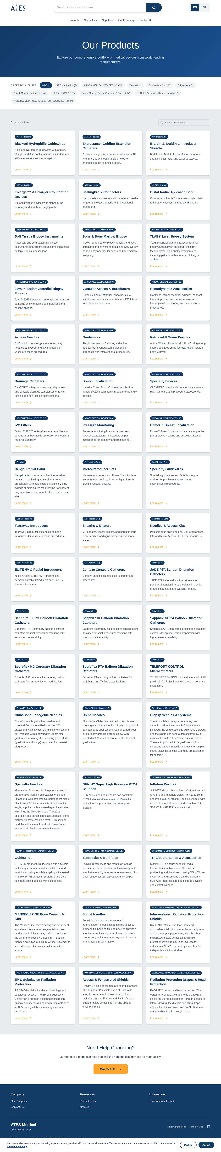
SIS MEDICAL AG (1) (64, 93)
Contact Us (107, 1069)
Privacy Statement (176, 1126)
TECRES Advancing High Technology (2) (158, 93)
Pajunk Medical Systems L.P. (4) (29, 93)
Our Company (19, 1101)
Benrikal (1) (135, 85)
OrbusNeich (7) (185, 85)
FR (204, 7)
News (83, 1107)
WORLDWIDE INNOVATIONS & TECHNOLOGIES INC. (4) (43, 101)
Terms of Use (196, 1126)
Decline (188, 1145)
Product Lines (88, 1101)
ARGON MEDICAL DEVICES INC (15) (103, 85)
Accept (206, 1145)
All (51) (46, 85)
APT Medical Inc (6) (67, 85)
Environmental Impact (161, 1101)
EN (195, 7)
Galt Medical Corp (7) (160, 85)
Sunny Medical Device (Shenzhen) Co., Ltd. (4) (106, 93)
